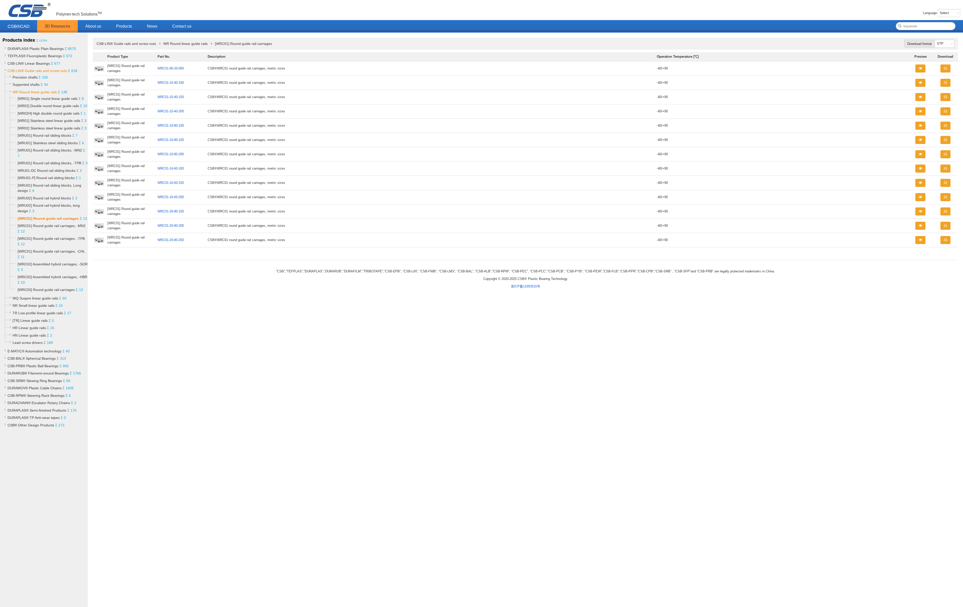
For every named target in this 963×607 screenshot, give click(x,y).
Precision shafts (25, 77)
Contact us (181, 26)
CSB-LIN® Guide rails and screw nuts (37, 71)
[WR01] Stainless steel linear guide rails (49, 121)
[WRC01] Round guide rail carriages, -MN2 (52, 226)
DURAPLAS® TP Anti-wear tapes (34, 418)
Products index (19, 40)
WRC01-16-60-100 (170, 168)
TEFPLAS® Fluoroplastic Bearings (35, 56)
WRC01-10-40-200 (170, 111)
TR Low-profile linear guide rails (38, 313)
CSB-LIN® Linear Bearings (29, 63)
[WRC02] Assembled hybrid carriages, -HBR (52, 277)
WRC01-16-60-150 (170, 183)
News (152, 26)
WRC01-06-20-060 (170, 68)
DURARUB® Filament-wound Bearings (38, 373)
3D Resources (57, 26)
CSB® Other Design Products (31, 425)
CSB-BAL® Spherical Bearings (32, 358)
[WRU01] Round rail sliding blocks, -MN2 (50, 150)
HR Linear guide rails (29, 328)
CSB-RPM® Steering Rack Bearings (36, 396)
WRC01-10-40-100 (170, 83)
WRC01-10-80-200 (170, 154)
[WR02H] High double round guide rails (48, 113)
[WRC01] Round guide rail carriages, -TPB (51, 239)
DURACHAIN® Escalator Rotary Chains (39, 403)
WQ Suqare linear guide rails (35, 298)
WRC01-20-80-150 (170, 211)
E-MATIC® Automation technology (34, 351)
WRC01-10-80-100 (170, 125)
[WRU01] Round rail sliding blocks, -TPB (49, 163)
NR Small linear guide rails (33, 305)
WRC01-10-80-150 (170, 140)
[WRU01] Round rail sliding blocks (44, 135)
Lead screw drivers (28, 343)
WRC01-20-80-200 (170, 225)
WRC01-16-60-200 (170, 197)
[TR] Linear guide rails (30, 321)
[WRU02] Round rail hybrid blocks (44, 198)
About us (93, 26)
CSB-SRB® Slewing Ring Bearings (35, 381)
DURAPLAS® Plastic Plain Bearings (36, 49)
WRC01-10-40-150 (170, 97)
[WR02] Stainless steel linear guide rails (49, 128)
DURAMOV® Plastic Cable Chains (34, 388)
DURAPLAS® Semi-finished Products (37, 410)
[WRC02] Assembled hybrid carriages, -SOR (53, 264)
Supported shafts (26, 85)
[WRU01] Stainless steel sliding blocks (48, 143)
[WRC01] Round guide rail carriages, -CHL (51, 251)
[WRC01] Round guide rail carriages (48, 218)
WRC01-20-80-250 (170, 240)
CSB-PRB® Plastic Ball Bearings (33, 366)
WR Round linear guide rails (35, 92)
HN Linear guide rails (29, 335)
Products (124, 26)
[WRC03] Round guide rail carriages (46, 290)
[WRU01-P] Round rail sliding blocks (46, 178)
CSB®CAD (19, 26)
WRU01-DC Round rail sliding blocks (46, 171)
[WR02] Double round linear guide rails (48, 106)
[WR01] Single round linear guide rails (47, 99)
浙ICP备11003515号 (525, 286)
